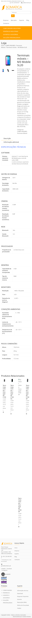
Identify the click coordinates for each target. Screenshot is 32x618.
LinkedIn (3, 568)
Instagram (4, 570)
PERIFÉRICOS (6, 593)
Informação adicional (11, 142)
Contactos (6, 23)
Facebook (9, 568)
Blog (27, 20)
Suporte (21, 20)
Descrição (7, 138)
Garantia (19, 599)
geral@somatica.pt (26, 2)
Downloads (20, 593)
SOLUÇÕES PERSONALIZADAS (11, 37)
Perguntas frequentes (23, 596)
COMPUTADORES (10, 45)
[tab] (7, 138)
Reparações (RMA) (22, 602)
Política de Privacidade (23, 605)
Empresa (5, 20)
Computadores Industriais (12, 28)
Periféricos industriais (10, 31)
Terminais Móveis (22, 133)
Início (2, 45)
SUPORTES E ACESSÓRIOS (10, 34)
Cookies (19, 608)
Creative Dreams (26, 616)
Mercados (14, 20)
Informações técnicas (22, 590)
